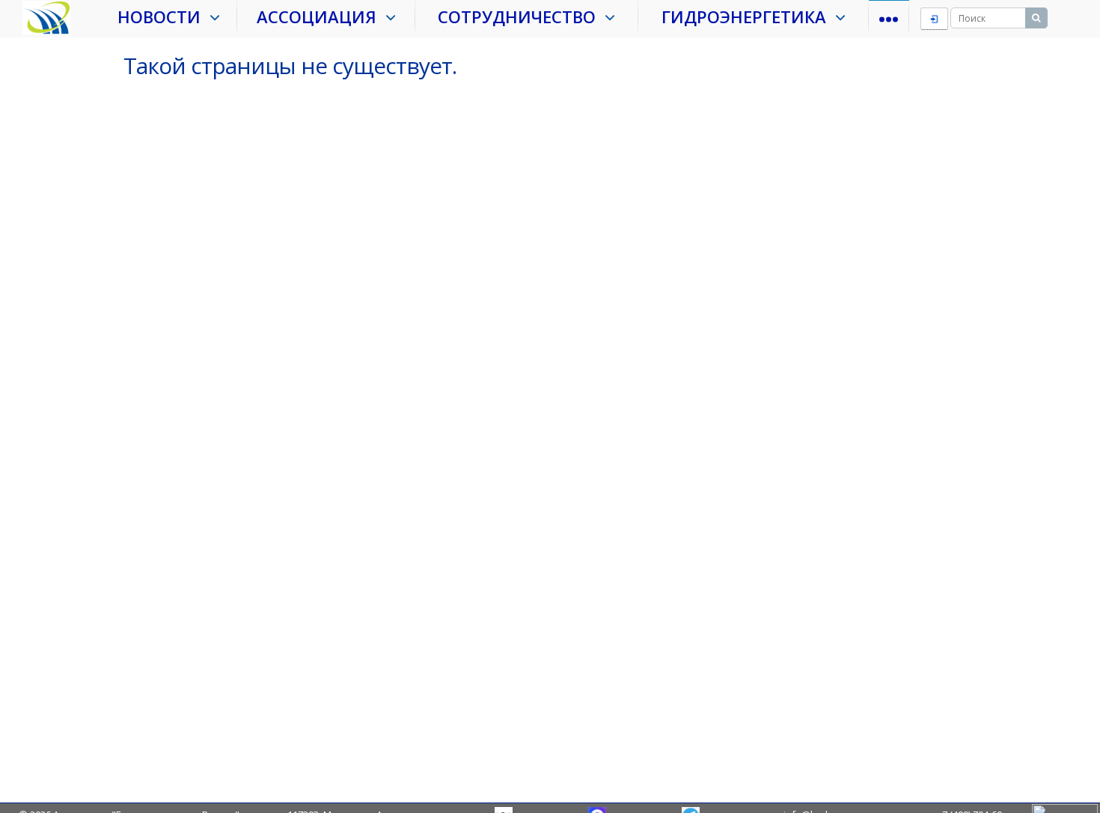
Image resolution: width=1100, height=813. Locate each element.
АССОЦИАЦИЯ (321, 16)
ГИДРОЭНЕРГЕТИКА (748, 16)
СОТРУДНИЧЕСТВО (521, 16)
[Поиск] (1036, 17)
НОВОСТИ (163, 16)
